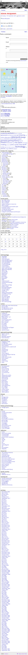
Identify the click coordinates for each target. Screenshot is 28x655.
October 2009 (5, 565)
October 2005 (5, 618)
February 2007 (5, 597)
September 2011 (6, 544)
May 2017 (4, 502)
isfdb (3, 441)
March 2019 (5, 493)
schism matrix (5, 389)
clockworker (5, 482)
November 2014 (6, 508)
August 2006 (5, 605)
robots (20, 144)
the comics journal (6, 309)
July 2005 (4, 622)
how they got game (6, 319)
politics (12, 144)
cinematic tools (6, 455)
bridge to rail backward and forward (11, 212)
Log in (21, 1)
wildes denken (5, 300)
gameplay (4, 141)
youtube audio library (7, 469)
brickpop (4, 415)
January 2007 (5, 599)
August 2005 (5, 620)
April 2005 (4, 626)
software (4, 190)
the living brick (5, 427)
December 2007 (6, 584)
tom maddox (5, 390)
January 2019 (5, 494)
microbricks (5, 421)
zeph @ (5, 113)
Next (26, 10)
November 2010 (6, 553)
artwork (4, 155)
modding (3, 145)
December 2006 (6, 600)
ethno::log (4, 270)
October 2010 (5, 555)
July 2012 (4, 532)
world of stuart (5, 330)
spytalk (3, 473)
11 (5, 241)
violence (11, 148)
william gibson (5, 392)
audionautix (5, 454)
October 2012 (5, 528)
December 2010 (6, 552)
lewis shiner (5, 383)
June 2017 (4, 501)
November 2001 (6, 649)
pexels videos (5, 465)
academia (4, 133)
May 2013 (4, 519)
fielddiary (4, 159)
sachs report (5, 358)
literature (4, 169)
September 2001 (6, 650)
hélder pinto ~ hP (6, 317)
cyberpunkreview (6, 376)
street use (4, 291)
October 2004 (5, 632)
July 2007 (4, 591)
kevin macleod (5, 464)
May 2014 (4, 515)
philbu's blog (5, 286)
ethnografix (5, 272)
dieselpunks (5, 483)
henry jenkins (5, 345)
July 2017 (4, 499)
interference (5, 349)
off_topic (4, 28)
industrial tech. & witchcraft (9, 347)
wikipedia (4, 448)
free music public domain (8, 459)
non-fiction (5, 174)
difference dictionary (7, 485)
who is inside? (5, 203)
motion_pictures (6, 177)
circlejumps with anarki (8, 209)
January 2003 (5, 640)
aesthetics (11, 133)
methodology (24, 142)
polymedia (4, 356)
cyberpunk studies (6, 375)
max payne (18, 142)
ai (17, 133)
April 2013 (4, 520)
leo (2, 442)
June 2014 (4, 513)
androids (20, 133)
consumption (5, 265)
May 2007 (4, 593)
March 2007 (5, 596)
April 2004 (4, 633)
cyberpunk (16, 137)
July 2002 (4, 645)
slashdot (4, 359)
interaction (10, 142)
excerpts (5, 170)
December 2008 (6, 570)
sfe (2, 446)
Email (7, 42)
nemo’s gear (14, 219)
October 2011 (5, 543)
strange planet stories (7, 308)
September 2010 (6, 556)
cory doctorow (5, 372)
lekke (3, 279)
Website (7, 47)
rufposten (4, 402)
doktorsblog (5, 377)
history (16, 140)
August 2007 (5, 590)
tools (3, 192)
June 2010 (4, 560)
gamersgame (5, 316)
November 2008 (6, 571)
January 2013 (5, 524)
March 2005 (5, 627)
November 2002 (6, 642)
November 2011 (6, 542)
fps (17, 139)
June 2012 (4, 533)
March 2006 (5, 611)
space (5, 147)
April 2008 (4, 579)
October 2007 (5, 587)
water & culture (6, 297)
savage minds (5, 290)
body (15, 135)
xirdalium (6, 653)
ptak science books (6, 357)
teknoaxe (4, 467)
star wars (9, 147)
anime (4, 178)
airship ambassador (7, 478)
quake (16, 144)
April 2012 (4, 535)
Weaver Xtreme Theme (23, 653)
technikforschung (6, 294)
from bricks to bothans (7, 419)
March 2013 (5, 521)
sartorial (4, 187)
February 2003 (5, 638)
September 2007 (6, 588)
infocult (4, 348)
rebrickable (4, 424)
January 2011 (5, 551)
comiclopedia (5, 436)
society (2, 147)
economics (7, 139)
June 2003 (4, 636)
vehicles (3, 148)
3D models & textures (7, 452)
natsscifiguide (5, 445)
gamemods (4, 161)
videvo (3, 468)
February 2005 (5, 628)
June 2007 (4, 592)
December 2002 (6, 641)
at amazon (9, 96)
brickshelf (4, 416)
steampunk (13, 147)
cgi (17, 135)
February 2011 (5, 550)
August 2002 (5, 644)
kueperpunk (5, 350)
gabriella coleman (6, 336)
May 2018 (4, 495)
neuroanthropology (7, 285)
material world (5, 281)
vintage (7, 148)
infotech (4, 142)
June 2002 (4, 646)
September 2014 (6, 511)
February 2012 (5, 538)
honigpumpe (5, 397)
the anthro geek (6, 296)
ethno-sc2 (4, 335)
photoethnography (6, 287)
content (5, 195)
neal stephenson (6, 385)
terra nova (4, 326)
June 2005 (4, 623)
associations (5, 156)
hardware (4, 168)
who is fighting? (6, 201)
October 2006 (5, 602)
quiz (3, 186)
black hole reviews (6, 433)
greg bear (4, 380)
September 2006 (6, 604)
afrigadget (4, 256)
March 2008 (5, 581)
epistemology (13, 139)
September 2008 (6, 574)
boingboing (5, 343)
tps (26, 147)
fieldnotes (4, 160)
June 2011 (4, 547)
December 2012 (6, 525)
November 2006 (6, 601)
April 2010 (4, 562)
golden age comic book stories (9, 305)
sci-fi (24, 144)
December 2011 (6, 541)
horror (21, 141)
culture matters (6, 267)
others (4, 165)
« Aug (2, 249)
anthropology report (7, 260)
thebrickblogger (6, 428)
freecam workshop (6, 463)
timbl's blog (5, 361)
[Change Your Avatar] (3, 40)
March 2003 (5, 637)
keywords (4, 278)
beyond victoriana (6, 479)
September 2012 (6, 529)
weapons (15, 148)
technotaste (5, 295)
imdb (3, 438)
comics (3, 157)
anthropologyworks (7, 261)
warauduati (5, 403)
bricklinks (4, 414)
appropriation (4, 135)
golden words (6, 173)
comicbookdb (5, 434)
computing (21, 135)
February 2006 (5, 613)
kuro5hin (4, 352)
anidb (3, 432)
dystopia (2, 139)
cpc (2, 374)
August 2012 (5, 530)
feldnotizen (4, 273)
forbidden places (6, 208)
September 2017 (6, 498)
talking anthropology (7, 292)
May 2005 (4, 624)
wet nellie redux (6, 200)
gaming (11, 141)
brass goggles (5, 481)
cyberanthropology (8, 154)
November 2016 (6, 506)
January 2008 (5, 583)
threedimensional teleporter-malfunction (14, 217)
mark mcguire (5, 353)
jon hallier (4, 323)
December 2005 (6, 615)
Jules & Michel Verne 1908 (8, 103)
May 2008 (4, 578)
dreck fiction (5, 379)
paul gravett (5, 307)
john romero (5, 322)
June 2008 (4, 577)
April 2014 (4, 516)
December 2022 (6, 492)
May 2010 (4, 561)
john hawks (4, 277)
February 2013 (5, 522)
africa (16, 133)
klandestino (5, 398)
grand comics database (8, 437)
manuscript (5, 175)
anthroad (4, 258)
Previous (2, 10)
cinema (5, 179)
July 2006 (4, 606)
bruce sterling (5, 368)
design (23, 137)
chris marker (5, 371)
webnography (5, 299)
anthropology (5, 152)
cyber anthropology (7, 268)
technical (5, 196)
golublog (4, 276)
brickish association (7, 412)
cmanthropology (6, 264)
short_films (5, 182)
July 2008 (4, 575)
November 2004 (6, 631)
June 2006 (4, 608)
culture (2, 137)
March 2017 (5, 504)
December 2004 (6, 629)
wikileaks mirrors (6, 474)
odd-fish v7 (4, 401)
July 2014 (4, 512)
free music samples (7, 460)
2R (2, 396)
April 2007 (4, 595)
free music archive (6, 457)
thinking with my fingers (8, 327)
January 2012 (5, 539)
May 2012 (4, 534)
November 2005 (6, 617)
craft (26, 135)
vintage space (5, 407)
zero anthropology (6, 301)
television (5, 183)
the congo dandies (6, 210)
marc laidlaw (5, 384)
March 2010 (5, 564)
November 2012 (6, 526)
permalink (10, 28)
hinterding (4, 318)
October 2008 (5, 573)
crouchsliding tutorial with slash (10, 206)
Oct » (5, 249)
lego (13, 142)
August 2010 (5, 557)
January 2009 (5, 569)
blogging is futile (6, 341)
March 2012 (5, 537)
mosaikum (4, 399)
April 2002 (4, 647)
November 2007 (6, 586)
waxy (3, 362)
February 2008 (5, 582)
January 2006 (5, 614)
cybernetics (7, 137)
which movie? (5, 205)
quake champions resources (9, 204)
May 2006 (4, 609)
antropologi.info (6, 263)
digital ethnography (7, 269)
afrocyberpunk (5, 366)
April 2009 (4, 568)
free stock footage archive (8, 461)
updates (4, 194)
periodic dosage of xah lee (8, 354)
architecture (11, 135)
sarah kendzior (5, 337)
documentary (6, 181)
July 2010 (4, 559)
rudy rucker (5, 388)
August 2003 (5, 635)
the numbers (5, 447)
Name (7, 37)
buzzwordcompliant (7, 344)
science (4, 188)
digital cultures (5, 334)
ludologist (4, 325)
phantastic (8, 144)
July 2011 (4, 546)
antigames (4, 313)
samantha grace (6, 288)
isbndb (3, 439)
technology (20, 146)
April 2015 (4, 507)
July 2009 (4, 566)
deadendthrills (5, 456)
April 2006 (4, 610)
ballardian (4, 367)
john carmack (5, 321)
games (3, 166)
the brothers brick (6, 425)
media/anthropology (7, 282)
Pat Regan (4, 221)
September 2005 (6, 619)
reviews (3, 97)
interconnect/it (23, 60)
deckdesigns (5, 418)
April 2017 (4, 503)
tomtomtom (5, 328)
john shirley (5, 381)
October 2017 (5, 497)
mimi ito (4, 283)
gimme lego (5, 420)
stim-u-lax (7, 215)
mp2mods (5, 164)
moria (3, 443)
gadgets (20, 139)
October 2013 (5, 517)
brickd (3, 411)
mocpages (4, 423)
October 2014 (5, 510)
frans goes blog (6, 314)
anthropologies (6, 259)
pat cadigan (5, 386)
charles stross (5, 370)
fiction (4, 172)
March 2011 (5, 548)
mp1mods (5, 163)
